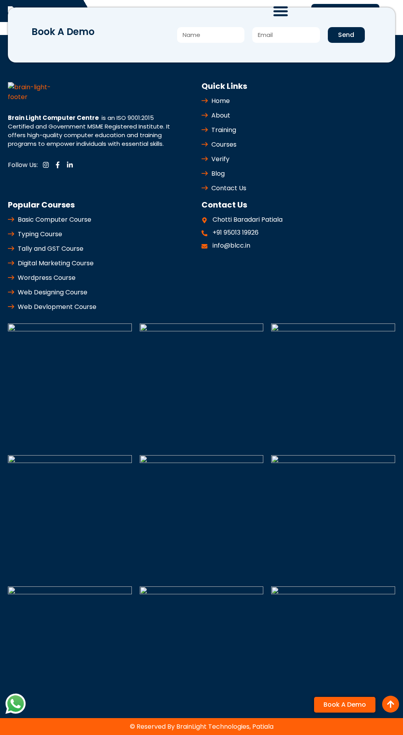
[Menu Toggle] (280, 11)
